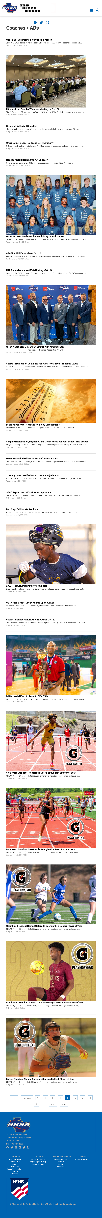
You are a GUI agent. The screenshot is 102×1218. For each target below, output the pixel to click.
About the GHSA (15, 1159)
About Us (16, 1156)
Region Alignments (38, 1159)
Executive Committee (14, 1169)
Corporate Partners (60, 1159)
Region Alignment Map (38, 1162)
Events (82, 1156)
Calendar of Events (81, 1159)
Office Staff (15, 1171)
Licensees (60, 1162)
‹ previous (27, 1098)
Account (15, 1174)
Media (60, 1164)
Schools (39, 1156)
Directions (15, 1166)
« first (14, 1098)
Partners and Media (62, 1156)
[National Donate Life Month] (29, 7)
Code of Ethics (15, 1162)
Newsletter (60, 1166)
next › (53, 1104)
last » (64, 1104)
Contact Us (15, 1164)
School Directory (38, 1164)
